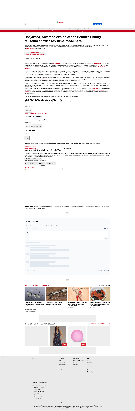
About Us (89, 360)
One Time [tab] (27, 158)
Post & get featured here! (100, 324)
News (30, 29)
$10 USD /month (29, 163)
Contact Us (89, 362)
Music (70, 29)
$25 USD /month (40, 163)
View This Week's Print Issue (39, 382)
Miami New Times (38, 395)
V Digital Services (38, 399)
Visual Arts (28, 34)
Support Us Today (30, 167)
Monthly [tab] (34, 158)
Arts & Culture (62, 29)
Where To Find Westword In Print (40, 386)
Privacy (44, 113)
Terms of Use (76, 366)
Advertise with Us (77, 362)
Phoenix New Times (39, 397)
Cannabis (36, 29)
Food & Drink (52, 29)
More (105, 29)
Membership (90, 371)
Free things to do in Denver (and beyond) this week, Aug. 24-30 (67, 31)
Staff (88, 364)
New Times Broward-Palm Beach (39, 392)
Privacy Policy (76, 368)
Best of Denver (88, 29)
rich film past (57, 63)
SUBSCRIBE (29, 126)
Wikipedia (44, 79)
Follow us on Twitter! (30, 146)
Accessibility (71, 405)
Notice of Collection (30, 113)
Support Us (97, 24)
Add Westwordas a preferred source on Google (34, 53)
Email (26, 107)
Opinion (44, 29)
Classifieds (75, 364)
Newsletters (98, 29)
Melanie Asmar (30, 48)
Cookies (59, 405)
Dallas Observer (38, 389)
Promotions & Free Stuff (79, 360)
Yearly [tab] (39, 158)
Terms (39, 113)
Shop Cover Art (91, 370)
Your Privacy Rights (91, 405)
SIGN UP (28, 111)
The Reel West (98, 63)
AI (80, 405)
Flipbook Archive (91, 368)
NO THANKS (37, 126)
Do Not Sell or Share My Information (67, 408)
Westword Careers (91, 366)
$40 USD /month (50, 163)
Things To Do (78, 29)
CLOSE (27, 138)
